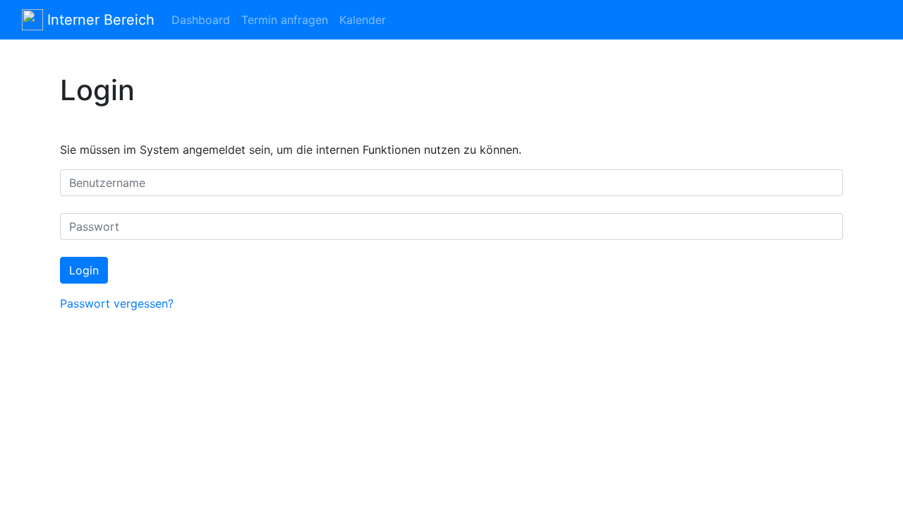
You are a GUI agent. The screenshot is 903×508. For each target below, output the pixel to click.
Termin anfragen (284, 20)
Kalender (362, 20)
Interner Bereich (98, 19)
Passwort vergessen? (117, 303)
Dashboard (200, 20)
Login (84, 270)
